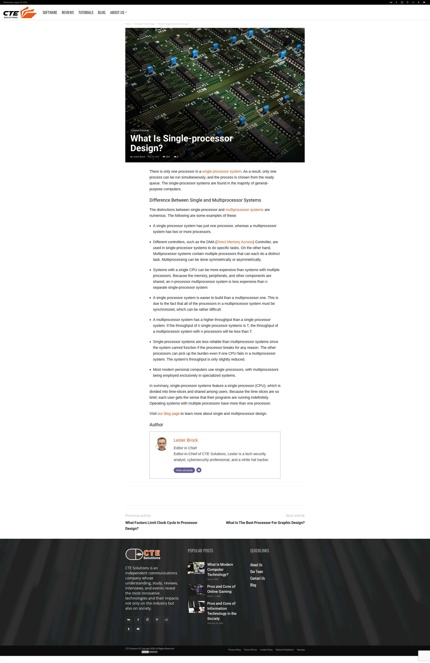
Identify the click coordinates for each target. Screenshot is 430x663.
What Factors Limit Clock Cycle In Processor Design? (161, 526)
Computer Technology (144, 23)
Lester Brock (139, 156)
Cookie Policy (266, 649)
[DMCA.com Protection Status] (149, 652)
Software (50, 12)
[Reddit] (413, 2)
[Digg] (390, 2)
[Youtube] (424, 2)
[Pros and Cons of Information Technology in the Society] (196, 607)
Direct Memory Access (235, 242)
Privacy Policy (234, 649)
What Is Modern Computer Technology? (220, 569)
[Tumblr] (418, 2)
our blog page (169, 413)
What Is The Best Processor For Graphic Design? (265, 523)
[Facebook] (396, 2)
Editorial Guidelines (285, 649)
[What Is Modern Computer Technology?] (196, 568)
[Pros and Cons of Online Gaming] (196, 590)
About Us (117, 12)
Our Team (256, 571)
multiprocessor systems (244, 210)
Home (128, 23)
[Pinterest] (407, 2)
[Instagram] (401, 2)
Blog (101, 12)
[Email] (198, 470)
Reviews (68, 12)
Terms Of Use (250, 649)
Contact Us (257, 578)
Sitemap (301, 649)
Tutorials (85, 12)
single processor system (221, 171)
